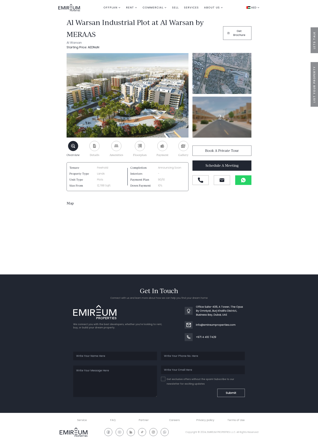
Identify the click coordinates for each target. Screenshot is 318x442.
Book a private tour (222, 151)
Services (191, 7)
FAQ (113, 420)
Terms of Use (236, 420)
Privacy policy (205, 420)
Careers (174, 420)
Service (82, 420)
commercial (153, 7)
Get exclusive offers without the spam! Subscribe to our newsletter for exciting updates (200, 381)
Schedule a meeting (222, 165)
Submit (231, 393)
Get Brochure (239, 33)
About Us (212, 7)
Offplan (110, 7)
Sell (175, 7)
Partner (144, 420)
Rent (130, 7)
